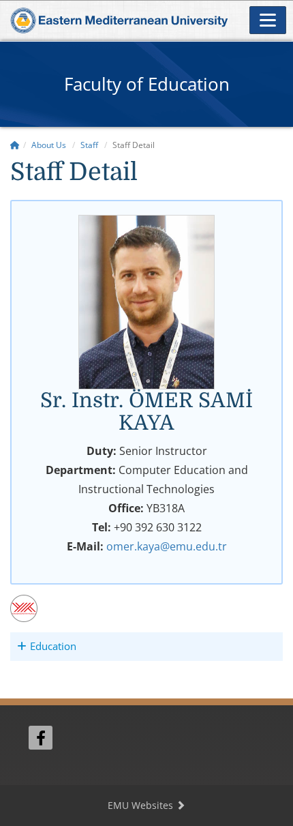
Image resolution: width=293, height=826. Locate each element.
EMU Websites (142, 805)
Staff (89, 145)
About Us (48, 145)
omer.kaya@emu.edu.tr (166, 546)
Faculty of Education (147, 83)
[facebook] (40, 738)
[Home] (15, 145)
